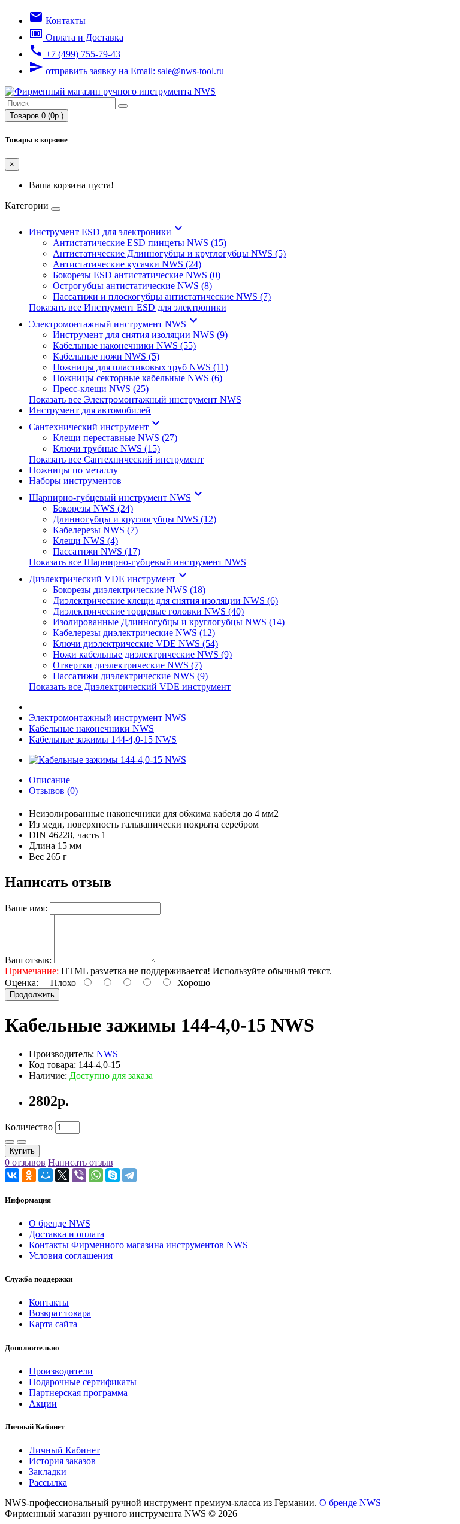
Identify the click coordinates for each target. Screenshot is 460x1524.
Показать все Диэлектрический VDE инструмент (130, 687)
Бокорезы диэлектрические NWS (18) (129, 590)
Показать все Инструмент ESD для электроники (127, 307)
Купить (22, 1150)
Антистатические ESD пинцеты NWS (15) (139, 243)
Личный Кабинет (64, 1450)
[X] (62, 1175)
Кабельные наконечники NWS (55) (124, 345)
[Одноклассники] (29, 1175)
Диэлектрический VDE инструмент (109, 579)
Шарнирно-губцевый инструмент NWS (117, 497)
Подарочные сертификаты (83, 1382)
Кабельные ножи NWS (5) (106, 356)
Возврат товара (60, 1313)
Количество (29, 1127)
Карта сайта (53, 1324)
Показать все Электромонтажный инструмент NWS (135, 399)
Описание (49, 780)
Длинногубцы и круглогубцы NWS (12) (134, 519)
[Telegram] (129, 1175)
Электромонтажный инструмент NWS (115, 324)
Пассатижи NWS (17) (96, 551)
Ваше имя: (26, 908)
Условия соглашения (71, 1256)
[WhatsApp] (96, 1175)
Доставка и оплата (66, 1234)
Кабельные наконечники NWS (91, 728)
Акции (43, 1403)
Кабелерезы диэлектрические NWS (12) (134, 633)
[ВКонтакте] (12, 1175)
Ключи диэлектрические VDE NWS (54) (135, 643)
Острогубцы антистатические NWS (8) (132, 286)
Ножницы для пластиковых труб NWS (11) (140, 367)
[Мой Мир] (45, 1175)
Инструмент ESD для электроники (107, 232)
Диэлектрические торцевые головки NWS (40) (148, 611)
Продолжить (32, 994)
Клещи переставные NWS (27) (115, 438)
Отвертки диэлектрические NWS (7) (127, 665)
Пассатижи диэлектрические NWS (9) (130, 676)
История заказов (62, 1461)
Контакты (49, 1302)
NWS (107, 1054)
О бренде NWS (59, 1223)
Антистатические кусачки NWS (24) (127, 264)
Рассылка (48, 1482)
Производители (61, 1371)
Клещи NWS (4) (85, 541)
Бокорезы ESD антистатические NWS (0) (136, 275)
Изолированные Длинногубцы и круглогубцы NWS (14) (169, 622)
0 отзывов (25, 1162)
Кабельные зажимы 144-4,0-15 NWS (103, 739)
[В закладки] (9, 1142)
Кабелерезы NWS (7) (95, 530)
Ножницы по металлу (73, 470)
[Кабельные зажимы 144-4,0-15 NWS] (107, 760)
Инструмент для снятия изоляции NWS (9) (140, 335)
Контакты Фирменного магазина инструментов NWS (138, 1245)
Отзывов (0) (53, 791)
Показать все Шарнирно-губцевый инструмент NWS (137, 562)
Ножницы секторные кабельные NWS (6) (137, 378)
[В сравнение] (21, 1142)
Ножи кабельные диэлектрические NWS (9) (142, 654)
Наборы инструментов (75, 481)
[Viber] (79, 1175)
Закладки (47, 1472)
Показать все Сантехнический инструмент (116, 459)
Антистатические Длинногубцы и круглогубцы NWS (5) (169, 253)
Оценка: (21, 983)
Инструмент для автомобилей (90, 410)
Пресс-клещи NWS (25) (101, 389)
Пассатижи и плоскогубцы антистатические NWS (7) (162, 296)
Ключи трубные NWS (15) (106, 448)
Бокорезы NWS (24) (93, 508)
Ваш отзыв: (28, 960)
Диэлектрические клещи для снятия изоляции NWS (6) (165, 600)
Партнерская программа (78, 1393)
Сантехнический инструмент (96, 427)
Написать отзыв (80, 1162)
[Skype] (112, 1175)
